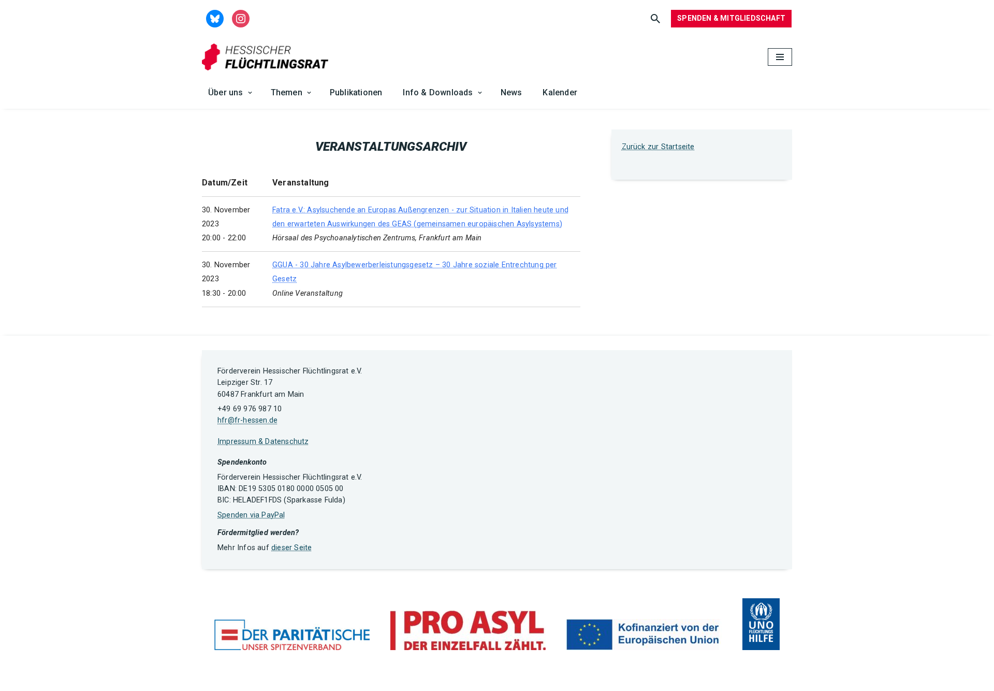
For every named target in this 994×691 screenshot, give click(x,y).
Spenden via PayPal (251, 515)
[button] (250, 93)
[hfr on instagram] (241, 18)
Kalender (560, 92)
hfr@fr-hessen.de (247, 420)
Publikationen (356, 92)
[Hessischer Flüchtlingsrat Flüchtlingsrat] (267, 57)
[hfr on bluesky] (215, 18)
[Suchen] (655, 18)
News (511, 92)
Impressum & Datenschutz (263, 441)
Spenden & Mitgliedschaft (731, 18)
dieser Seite (291, 547)
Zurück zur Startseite (658, 146)
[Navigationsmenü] (780, 57)
